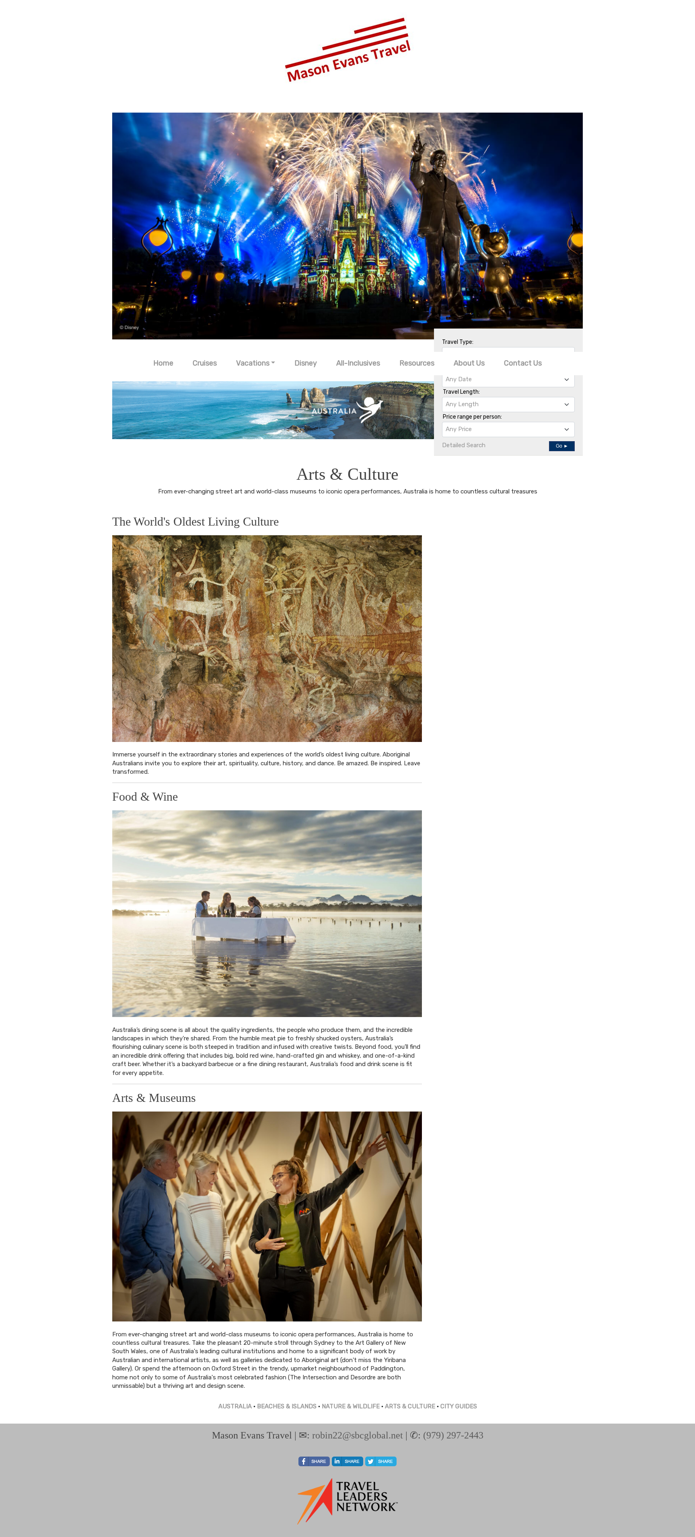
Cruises (205, 363)
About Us (469, 363)
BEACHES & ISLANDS (287, 1406)
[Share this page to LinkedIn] (347, 1461)
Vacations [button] (252, 363)
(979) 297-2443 (453, 1435)
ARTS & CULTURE (410, 1406)
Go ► (562, 446)
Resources (416, 363)
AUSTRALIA (235, 1406)
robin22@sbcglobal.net (357, 1435)
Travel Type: (457, 342)
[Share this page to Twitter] (381, 1461)
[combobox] (508, 379)
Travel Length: (461, 391)
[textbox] (508, 379)
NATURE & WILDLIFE (351, 1406)
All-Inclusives (358, 363)
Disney (305, 363)
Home (163, 363)
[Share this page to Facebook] (314, 1461)
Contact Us (523, 363)
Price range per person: (472, 416)
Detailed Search (463, 445)
